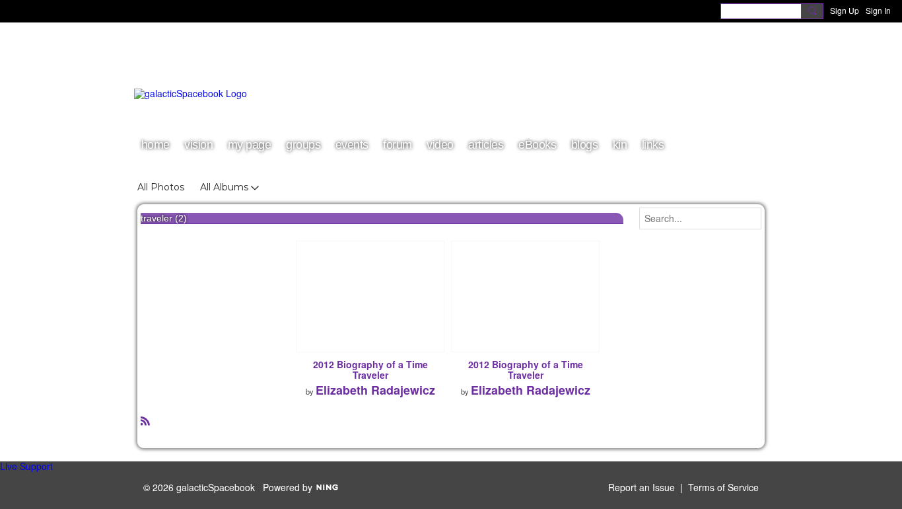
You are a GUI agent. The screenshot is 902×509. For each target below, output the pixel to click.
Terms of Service (723, 487)
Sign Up (844, 10)
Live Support (26, 466)
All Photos (160, 187)
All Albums (224, 187)
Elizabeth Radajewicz (375, 390)
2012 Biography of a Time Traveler (370, 370)
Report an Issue (641, 487)
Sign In (878, 10)
